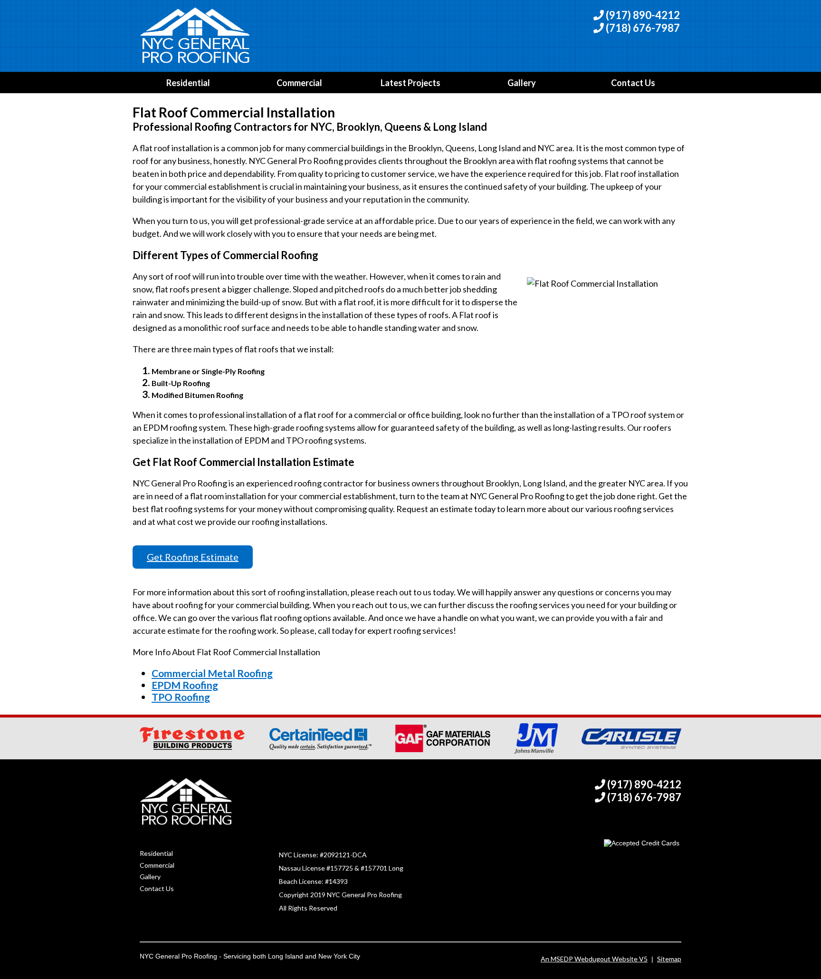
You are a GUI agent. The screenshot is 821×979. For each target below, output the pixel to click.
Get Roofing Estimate (193, 556)
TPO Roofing (181, 697)
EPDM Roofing (185, 685)
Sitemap (669, 959)
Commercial (299, 83)
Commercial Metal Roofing (212, 673)
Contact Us (633, 83)
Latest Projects (410, 83)
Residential (188, 83)
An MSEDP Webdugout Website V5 (594, 959)
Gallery (521, 83)
